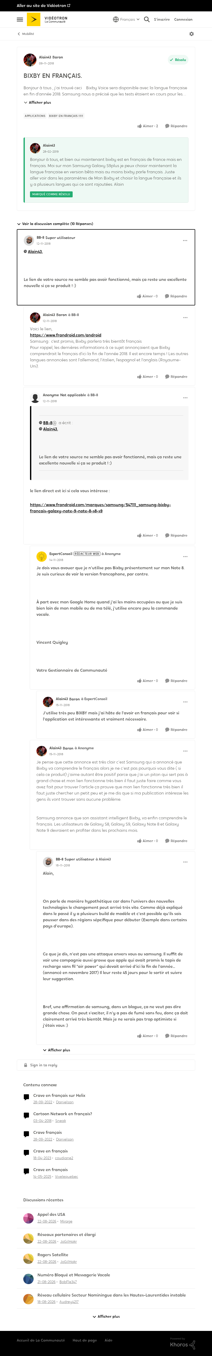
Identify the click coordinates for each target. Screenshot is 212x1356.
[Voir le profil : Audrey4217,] (28, 1299)
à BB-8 (73, 314)
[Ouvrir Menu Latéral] (20, 19)
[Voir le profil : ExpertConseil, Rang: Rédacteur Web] (41, 556)
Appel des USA (51, 1214)
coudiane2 (64, 1158)
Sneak (60, 1120)
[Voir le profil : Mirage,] (28, 1218)
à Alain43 (103, 859)
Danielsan (65, 1102)
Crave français (47, 1132)
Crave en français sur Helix (59, 1095)
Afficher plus (40, 102)
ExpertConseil (60, 553)
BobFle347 (68, 1281)
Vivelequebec (66, 1176)
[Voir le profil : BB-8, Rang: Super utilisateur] (29, 240)
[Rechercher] (147, 19)
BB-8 (40, 237)
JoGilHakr (68, 1241)
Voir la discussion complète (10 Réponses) (57, 223)
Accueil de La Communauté (41, 1340)
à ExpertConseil (94, 698)
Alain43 (45, 57)
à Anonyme (111, 553)
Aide (108, 1340)
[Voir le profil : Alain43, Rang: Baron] (30, 60)
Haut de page (85, 1340)
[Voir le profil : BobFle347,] (28, 1279)
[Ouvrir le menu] (191, 34)
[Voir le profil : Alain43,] (35, 148)
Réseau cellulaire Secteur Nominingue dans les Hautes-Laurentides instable (111, 1295)
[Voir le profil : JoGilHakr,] (28, 1238)
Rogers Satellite (52, 1254)
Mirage (66, 1221)
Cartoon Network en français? (62, 1114)
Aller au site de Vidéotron (41, 5)
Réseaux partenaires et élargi (66, 1234)
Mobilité (28, 34)
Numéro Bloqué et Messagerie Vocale (73, 1275)
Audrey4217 (69, 1301)
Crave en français (50, 1151)
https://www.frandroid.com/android (65, 335)
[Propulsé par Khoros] (182, 1344)
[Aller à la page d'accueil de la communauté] (49, 19)
